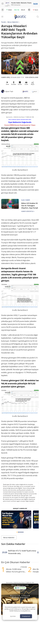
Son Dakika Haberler (13, 544)
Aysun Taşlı (9, 91)
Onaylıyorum (26, 616)
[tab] (17, 532)
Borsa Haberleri (13, 22)
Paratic (3, 22)
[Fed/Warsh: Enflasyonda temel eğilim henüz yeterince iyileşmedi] (16, 519)
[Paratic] (20, 17)
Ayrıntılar (13, 616)
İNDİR (35, 4)
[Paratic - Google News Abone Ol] (30, 92)
